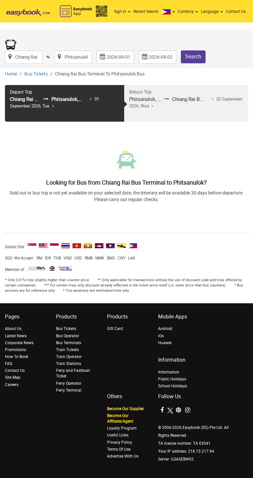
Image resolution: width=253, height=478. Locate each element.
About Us (13, 328)
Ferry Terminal (68, 390)
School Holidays (172, 386)
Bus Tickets (36, 74)
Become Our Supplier (125, 408)
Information (168, 372)
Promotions (15, 349)
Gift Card (115, 328)
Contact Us (236, 11)
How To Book (16, 356)
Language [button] (210, 11)
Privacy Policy (119, 442)
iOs (161, 336)
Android (165, 328)
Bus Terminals (68, 343)
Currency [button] (186, 11)
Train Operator (69, 356)
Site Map (12, 377)
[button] (169, 11)
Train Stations (68, 363)
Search (193, 56)
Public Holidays (172, 379)
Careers (11, 384)
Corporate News (19, 343)
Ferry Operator (68, 383)
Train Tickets (67, 349)
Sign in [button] (120, 11)
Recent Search (145, 11)
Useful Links (117, 435)
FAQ (8, 363)
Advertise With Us (122, 456)
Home (11, 74)
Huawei (165, 343)
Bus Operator (67, 336)
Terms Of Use (118, 449)
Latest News (16, 336)
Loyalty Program (122, 428)
